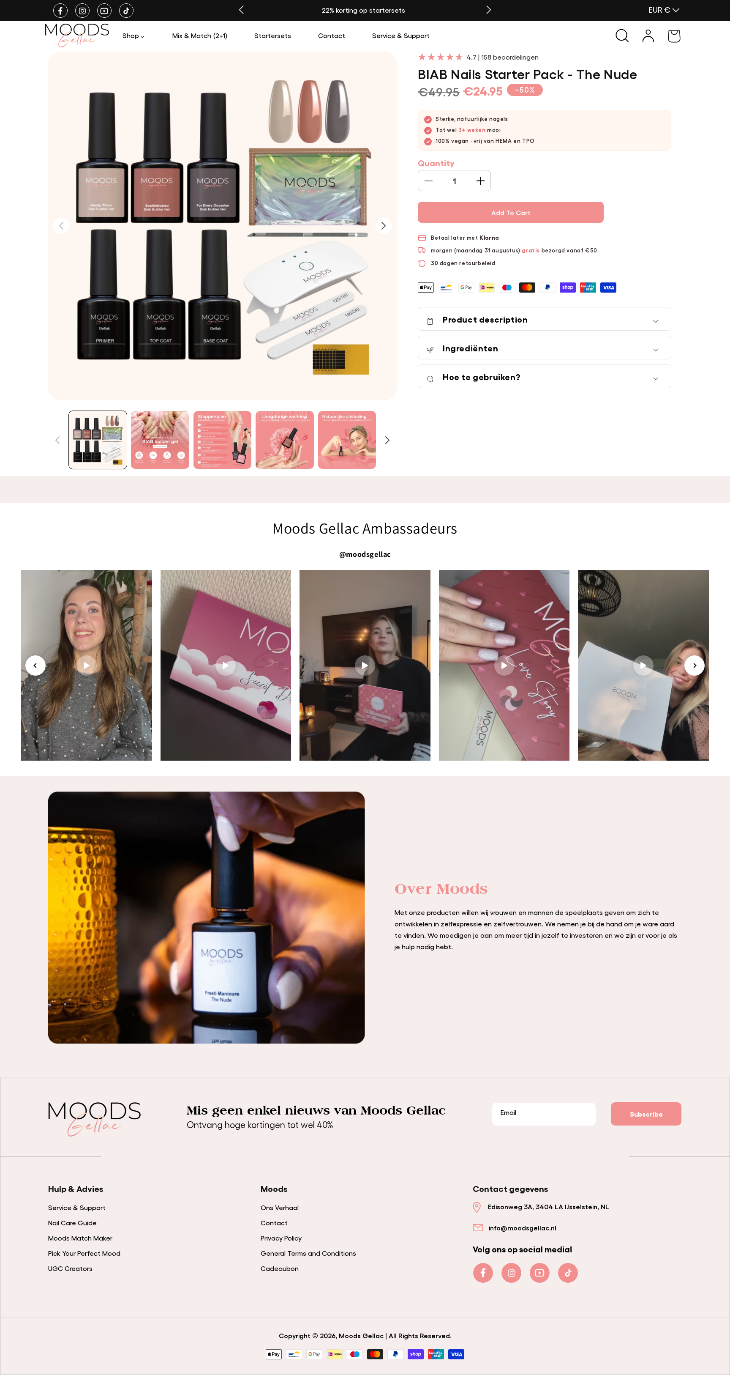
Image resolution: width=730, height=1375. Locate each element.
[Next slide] (694, 665)
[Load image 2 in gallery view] (160, 440)
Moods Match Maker (80, 1238)
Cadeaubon (280, 1268)
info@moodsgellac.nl (522, 1228)
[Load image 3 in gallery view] (222, 440)
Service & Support (77, 1207)
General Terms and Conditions (308, 1253)
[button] (133, 35)
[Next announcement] (488, 10)
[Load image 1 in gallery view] (98, 440)
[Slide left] (57, 440)
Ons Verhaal (280, 1207)
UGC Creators (70, 1268)
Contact (274, 1223)
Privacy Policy (281, 1238)
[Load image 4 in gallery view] (284, 440)
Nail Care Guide (72, 1223)
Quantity (436, 163)
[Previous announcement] (241, 10)
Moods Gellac (361, 1335)
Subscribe (646, 1113)
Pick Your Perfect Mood (84, 1253)
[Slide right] (387, 440)
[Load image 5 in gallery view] (347, 440)
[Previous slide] (35, 665)
